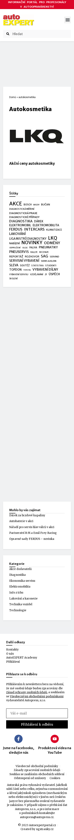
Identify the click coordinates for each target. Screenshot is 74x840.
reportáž (16, 256)
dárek (38, 221)
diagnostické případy (24, 217)
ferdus (15, 229)
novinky (31, 243)
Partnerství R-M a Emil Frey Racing (33, 533)
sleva (13, 265)
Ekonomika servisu (22, 581)
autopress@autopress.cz (36, 817)
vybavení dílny (45, 269)
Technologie (17, 610)
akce (15, 204)
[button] (67, 20)
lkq (52, 238)
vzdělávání (36, 274)
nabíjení (14, 243)
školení (13, 278)
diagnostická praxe (23, 213)
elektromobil (20, 225)
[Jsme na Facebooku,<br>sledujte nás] (18, 739)
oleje (25, 247)
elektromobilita (46, 225)
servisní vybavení (24, 261)
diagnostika (20, 221)
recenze (44, 252)
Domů (12, 97)
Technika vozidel (20, 604)
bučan (45, 204)
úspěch (54, 274)
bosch (28, 204)
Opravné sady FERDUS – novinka (31, 539)
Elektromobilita (19, 586)
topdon (15, 269)
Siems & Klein (48, 260)
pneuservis (19, 252)
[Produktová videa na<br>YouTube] (55, 739)
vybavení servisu (18, 274)
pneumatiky (48, 247)
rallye (34, 252)
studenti (50, 265)
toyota (27, 270)
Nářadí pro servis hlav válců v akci (31, 527)
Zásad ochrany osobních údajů (26, 692)
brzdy (36, 205)
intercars (34, 229)
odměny (52, 243)
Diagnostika (17, 575)
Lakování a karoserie (23, 598)
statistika (37, 265)
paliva (33, 247)
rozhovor (32, 256)
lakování (17, 234)
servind (54, 256)
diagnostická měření (21, 209)
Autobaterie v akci (21, 521)
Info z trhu (16, 592)
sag (44, 256)
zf (46, 274)
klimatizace (54, 229)
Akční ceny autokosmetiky (32, 163)
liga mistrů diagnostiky (27, 239)
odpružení (15, 247)
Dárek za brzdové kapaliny (27, 515)
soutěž (25, 265)
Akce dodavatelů (20, 569)
